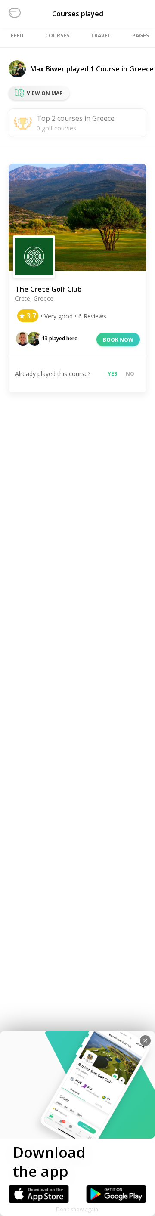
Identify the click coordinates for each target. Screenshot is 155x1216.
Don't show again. (77, 1209)
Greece (141, 69)
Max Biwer (47, 69)
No (130, 373)
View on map (45, 93)
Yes (112, 373)
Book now (118, 339)
